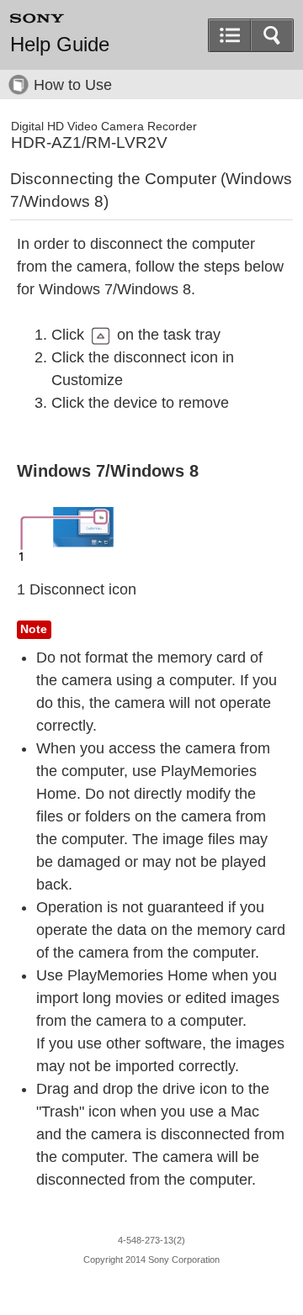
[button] (272, 35)
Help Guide (59, 44)
